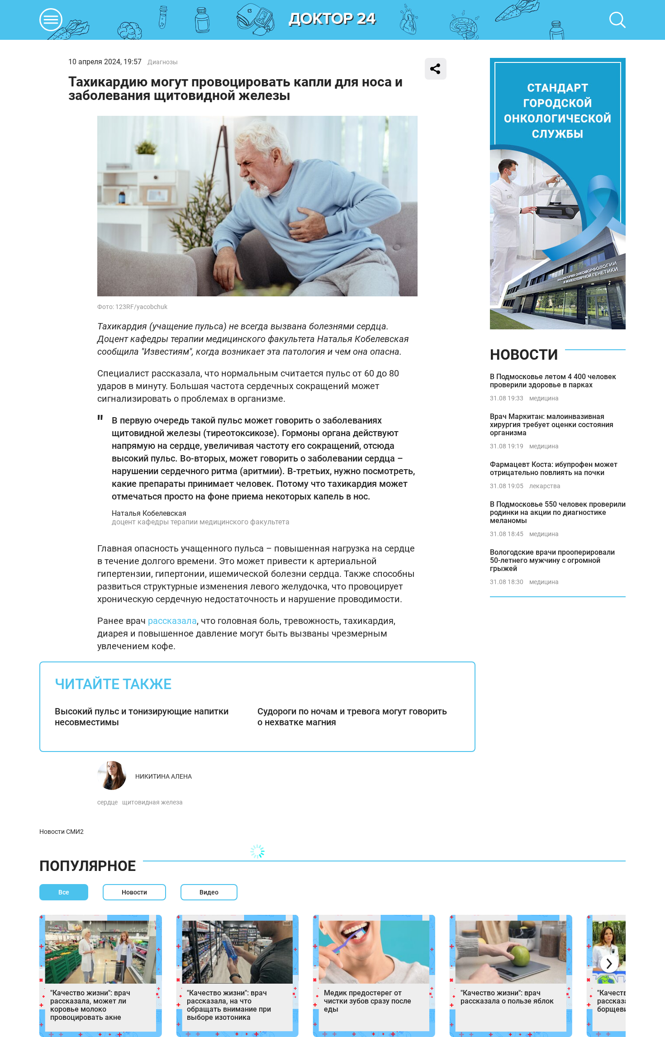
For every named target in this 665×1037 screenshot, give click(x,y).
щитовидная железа (152, 802)
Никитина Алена (163, 776)
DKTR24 (332, 20)
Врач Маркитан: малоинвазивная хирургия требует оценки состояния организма (551, 424)
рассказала (172, 620)
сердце (107, 802)
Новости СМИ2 (61, 831)
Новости (524, 354)
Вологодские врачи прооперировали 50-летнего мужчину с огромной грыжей (552, 560)
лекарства (544, 486)
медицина (544, 398)
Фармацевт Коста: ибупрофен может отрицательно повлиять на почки (554, 468)
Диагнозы (162, 62)
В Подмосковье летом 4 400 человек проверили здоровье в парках (553, 380)
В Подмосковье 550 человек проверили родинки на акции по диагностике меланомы (558, 512)
